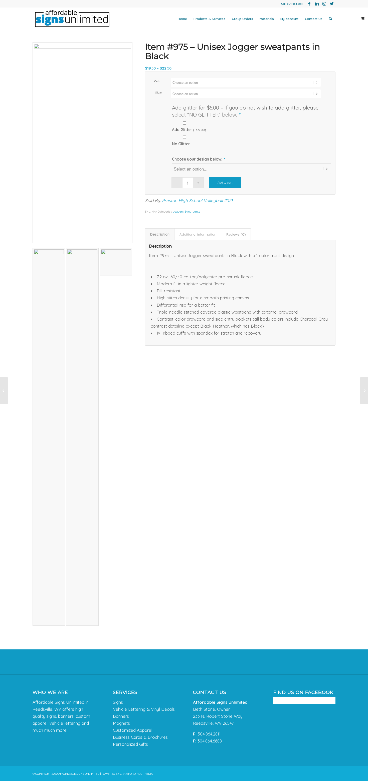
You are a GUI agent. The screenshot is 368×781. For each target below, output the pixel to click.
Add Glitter (189, 129)
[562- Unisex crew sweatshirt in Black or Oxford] (364, 390)
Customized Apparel (132, 730)
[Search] (330, 19)
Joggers (178, 211)
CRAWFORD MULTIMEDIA (136, 773)
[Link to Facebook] (309, 4)
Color (158, 81)
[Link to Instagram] (324, 4)
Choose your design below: (198, 159)
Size (158, 92)
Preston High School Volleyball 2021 (197, 200)
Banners (121, 716)
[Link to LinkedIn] (316, 4)
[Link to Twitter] (331, 4)
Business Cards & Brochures (140, 737)
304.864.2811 (295, 4)
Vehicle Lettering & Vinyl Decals (144, 709)
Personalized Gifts (130, 744)
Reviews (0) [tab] (236, 234)
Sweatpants (192, 211)
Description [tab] (159, 234)
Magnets (121, 723)
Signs (118, 702)
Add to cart (225, 182)
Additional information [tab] (197, 234)
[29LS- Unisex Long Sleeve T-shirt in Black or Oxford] (4, 390)
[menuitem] (182, 19)
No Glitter (181, 143)
